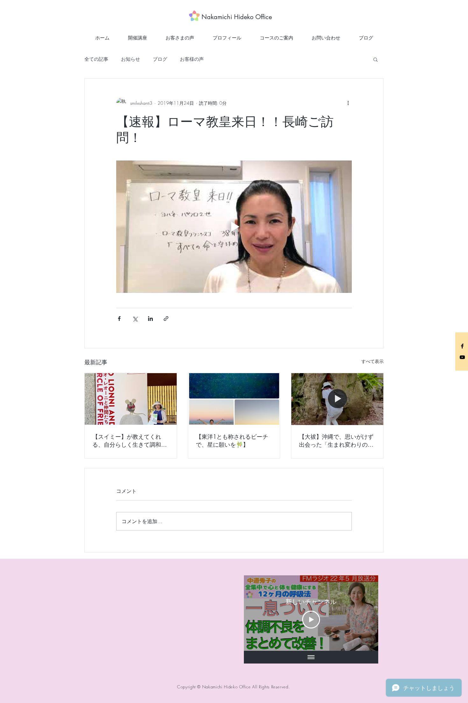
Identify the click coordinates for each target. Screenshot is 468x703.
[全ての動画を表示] (311, 657)
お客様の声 (192, 59)
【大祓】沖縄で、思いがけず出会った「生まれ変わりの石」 (336, 441)
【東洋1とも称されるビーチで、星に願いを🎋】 (232, 440)
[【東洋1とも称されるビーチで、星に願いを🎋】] (234, 399)
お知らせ (130, 59)
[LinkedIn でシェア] (150, 319)
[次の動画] (365, 613)
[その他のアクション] (348, 103)
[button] (375, 59)
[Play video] (234, 226)
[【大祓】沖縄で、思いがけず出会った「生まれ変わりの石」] (337, 399)
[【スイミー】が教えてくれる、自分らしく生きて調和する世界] (131, 399)
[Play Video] (311, 619)
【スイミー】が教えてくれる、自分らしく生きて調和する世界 (129, 441)
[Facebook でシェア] (119, 319)
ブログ (160, 59)
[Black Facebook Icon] (462, 346)
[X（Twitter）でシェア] (135, 319)
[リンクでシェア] (166, 319)
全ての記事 (96, 59)
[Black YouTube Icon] (462, 357)
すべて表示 (372, 361)
